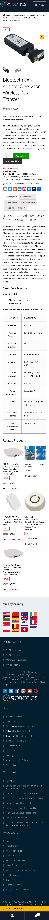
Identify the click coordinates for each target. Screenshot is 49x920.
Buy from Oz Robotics (20, 726)
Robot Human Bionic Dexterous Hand (22, 808)
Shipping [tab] (10, 207)
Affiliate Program (13, 665)
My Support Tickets (14, 851)
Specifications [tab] (27, 196)
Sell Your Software (13, 655)
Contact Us (11, 721)
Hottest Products (18, 15)
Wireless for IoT (9, 18)
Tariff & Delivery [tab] (27, 202)
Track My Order (12, 846)
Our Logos (10, 880)
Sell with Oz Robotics (20, 736)
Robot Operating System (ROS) (19, 803)
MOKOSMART (15, 539)
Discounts (10, 750)
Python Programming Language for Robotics (25, 798)
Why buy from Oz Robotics (17, 760)
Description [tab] (11, 196)
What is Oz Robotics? (15, 716)
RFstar (34, 476)
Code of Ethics (12, 865)
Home (8, 15)
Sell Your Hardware (14, 650)
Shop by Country (13, 755)
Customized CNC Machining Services (22, 793)
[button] (42, 37)
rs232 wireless (24, 179)
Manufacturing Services (16, 660)
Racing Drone (11, 781)
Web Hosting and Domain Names (20, 870)
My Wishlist (11, 855)
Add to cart (21, 155)
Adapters (15, 177)
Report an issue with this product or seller (22, 184)
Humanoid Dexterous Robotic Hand (21, 813)
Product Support (13, 765)
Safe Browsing (12, 875)
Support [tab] (21, 207)
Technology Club (13, 746)
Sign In (9, 841)
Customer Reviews (14, 885)
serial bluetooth (37, 179)
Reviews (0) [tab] (11, 202)
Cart (31, 913)
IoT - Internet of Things (35, 15)
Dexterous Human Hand (16, 818)
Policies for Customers (15, 860)
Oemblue (12, 171)
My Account (12, 915)
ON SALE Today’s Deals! (16, 741)
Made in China (12, 179)
